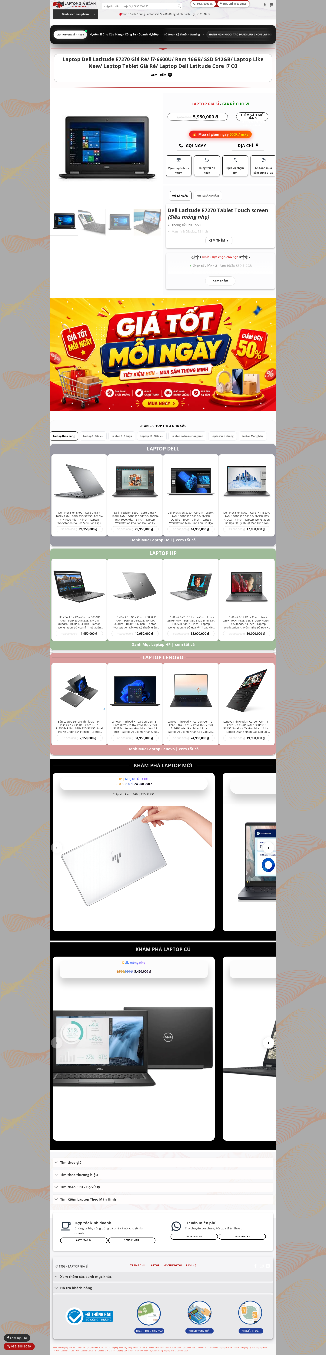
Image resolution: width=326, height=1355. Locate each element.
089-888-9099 (20, 1346)
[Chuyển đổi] (56, 1163)
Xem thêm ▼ (219, 240)
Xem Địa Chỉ (18, 1338)
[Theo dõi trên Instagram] (262, 1266)
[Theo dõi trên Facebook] (256, 1266)
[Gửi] (179, 6)
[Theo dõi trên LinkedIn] (268, 1266)
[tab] (180, 195)
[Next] (154, 151)
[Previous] (57, 151)
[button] (265, 5)
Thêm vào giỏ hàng (252, 117)
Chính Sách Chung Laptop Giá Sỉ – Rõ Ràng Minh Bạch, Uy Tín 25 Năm (166, 14)
